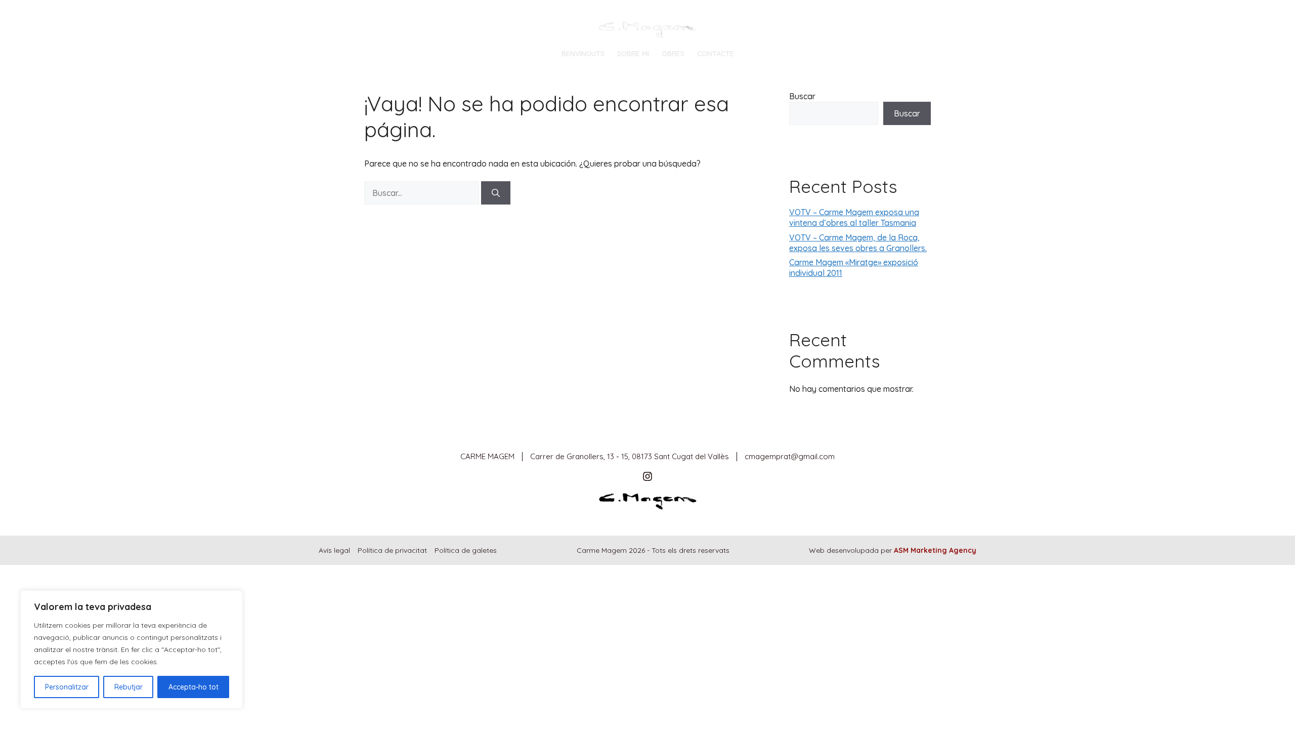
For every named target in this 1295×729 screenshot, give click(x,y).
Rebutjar (128, 687)
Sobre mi (633, 53)
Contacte (715, 53)
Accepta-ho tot (193, 687)
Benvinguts (583, 53)
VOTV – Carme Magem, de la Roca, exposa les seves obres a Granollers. (858, 242)
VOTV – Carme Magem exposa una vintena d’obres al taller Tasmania (854, 217)
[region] (131, 649)
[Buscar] (495, 193)
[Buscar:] (422, 193)
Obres (673, 53)
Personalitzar (67, 687)
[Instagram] (647, 476)
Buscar (802, 96)
